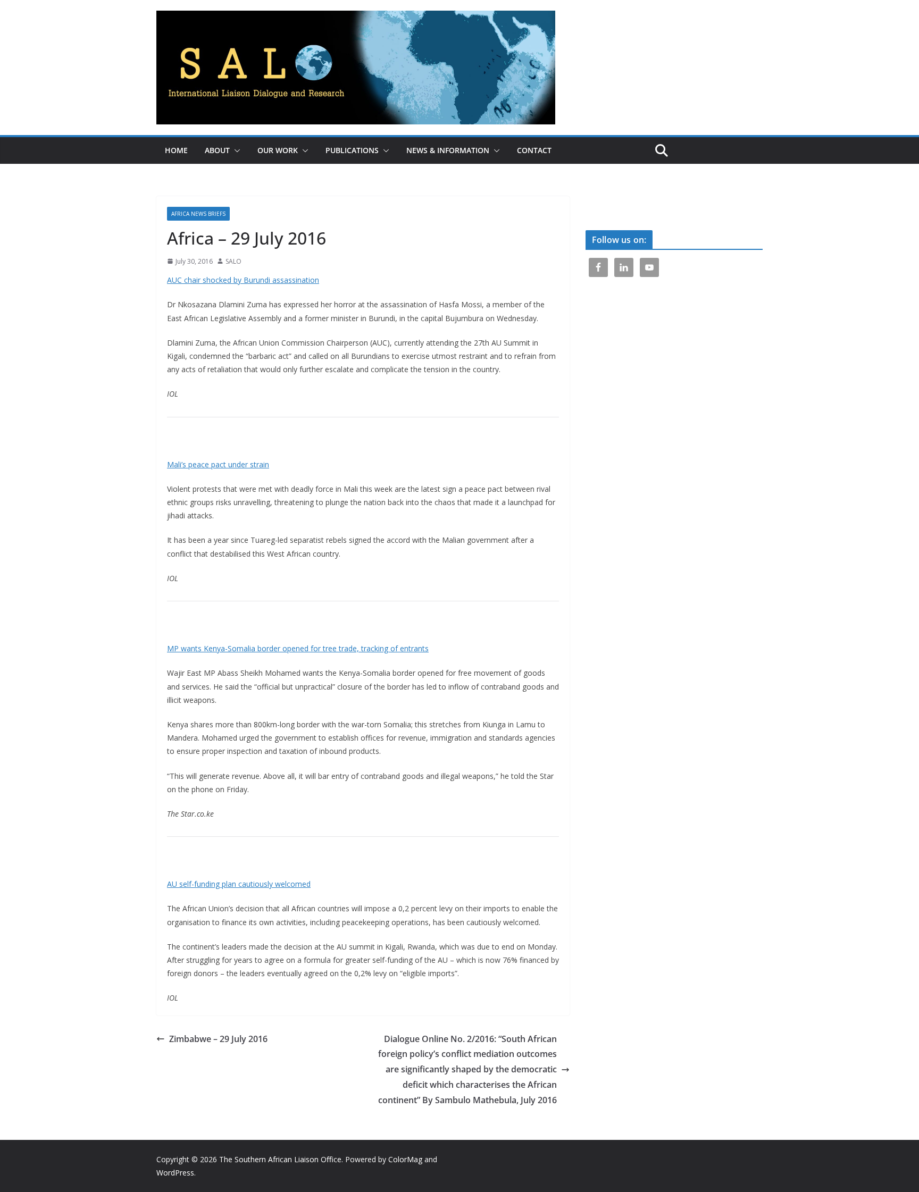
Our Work (277, 150)
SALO (233, 261)
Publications (352, 150)
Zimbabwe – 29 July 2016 (218, 1039)
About (217, 150)
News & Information (447, 150)
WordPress (175, 1173)
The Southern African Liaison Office (280, 1159)
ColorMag (405, 1159)
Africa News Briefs (198, 213)
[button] (235, 150)
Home (176, 150)
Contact (534, 150)
